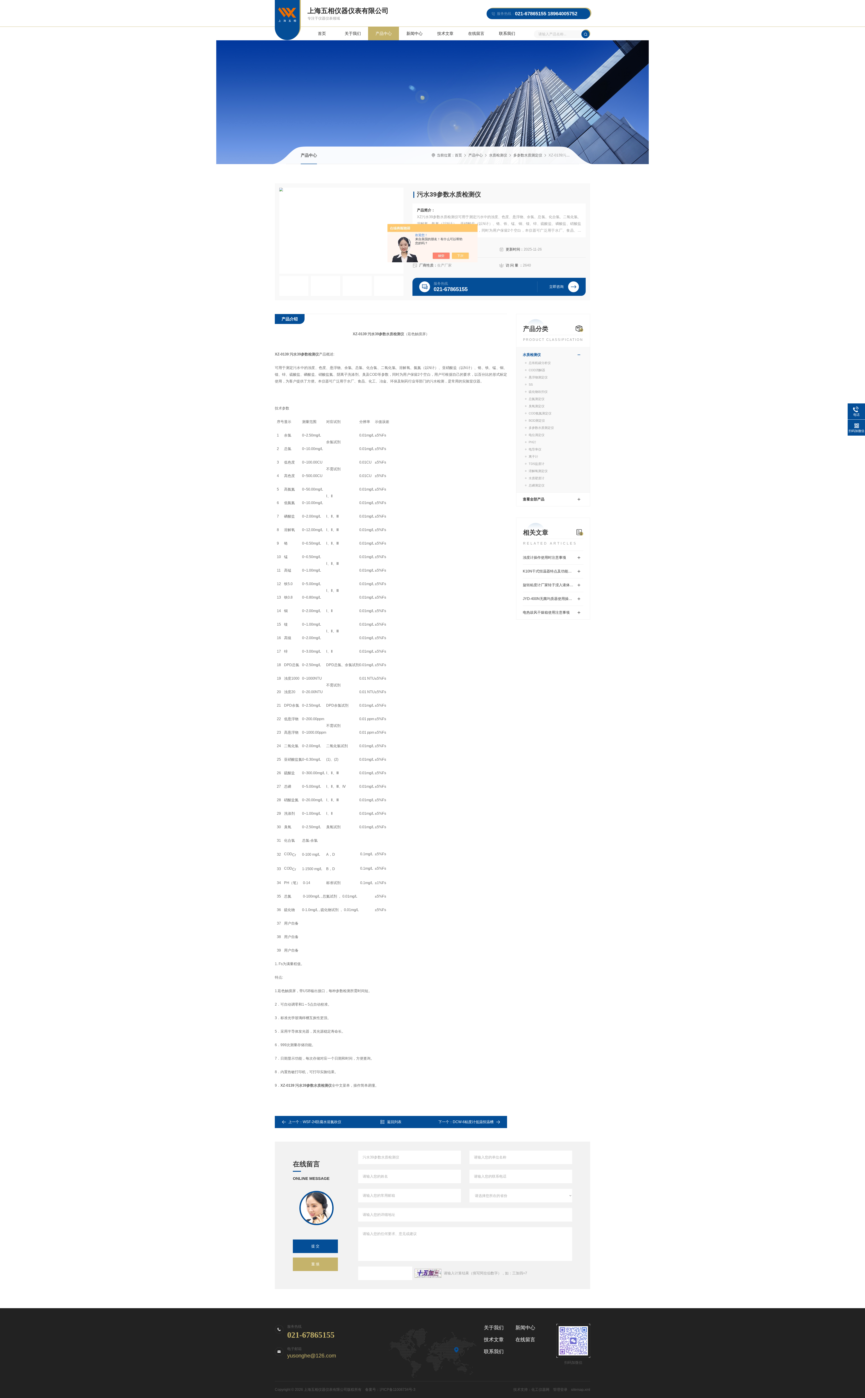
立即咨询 (556, 287)
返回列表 (394, 1122)
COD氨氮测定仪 (540, 413)
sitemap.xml (580, 1389)
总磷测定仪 (536, 485)
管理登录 (560, 1389)
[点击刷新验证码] (428, 1273)
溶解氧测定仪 (538, 471)
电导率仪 (535, 449)
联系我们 (507, 33)
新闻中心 (414, 33)
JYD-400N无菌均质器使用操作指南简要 (553, 599)
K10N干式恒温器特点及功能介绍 (549, 571)
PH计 (532, 442)
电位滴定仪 (536, 435)
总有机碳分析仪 (540, 363)
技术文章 (445, 33)
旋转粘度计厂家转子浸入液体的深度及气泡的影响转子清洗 (553, 585)
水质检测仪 (498, 155)
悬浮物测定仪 (538, 377)
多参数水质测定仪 (527, 155)
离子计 (533, 456)
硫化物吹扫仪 (538, 392)
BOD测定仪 (537, 420)
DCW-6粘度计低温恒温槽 (473, 1122)
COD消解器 (537, 370)
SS (531, 384)
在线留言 (476, 33)
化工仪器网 (540, 1389)
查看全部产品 (533, 499)
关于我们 (353, 33)
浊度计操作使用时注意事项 (544, 557)
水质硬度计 (536, 478)
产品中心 (384, 33)
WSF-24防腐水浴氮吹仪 (322, 1122)
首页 (322, 33)
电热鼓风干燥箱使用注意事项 (546, 612)
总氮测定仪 (536, 399)
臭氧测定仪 (536, 406)
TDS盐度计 (536, 464)
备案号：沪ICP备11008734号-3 (390, 1389)
